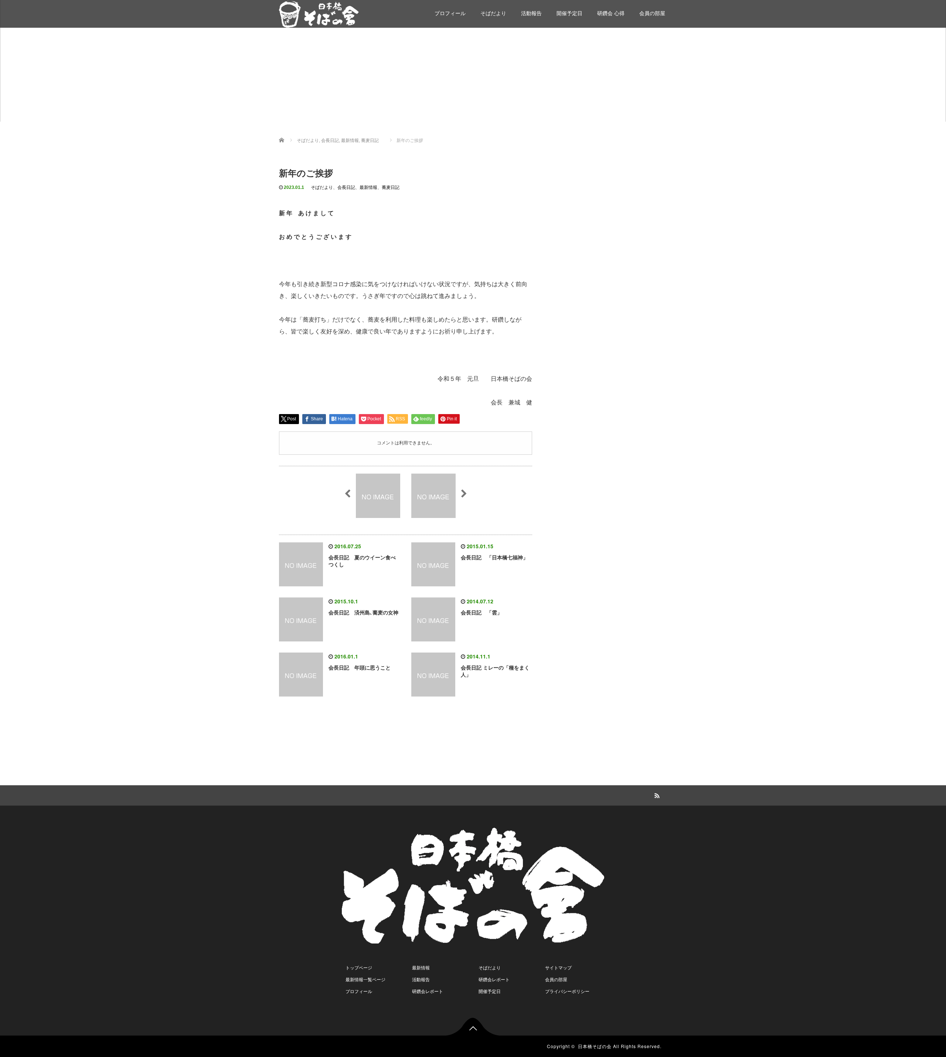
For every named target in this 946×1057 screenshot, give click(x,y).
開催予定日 (569, 13)
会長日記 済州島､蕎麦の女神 (363, 613)
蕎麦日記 (390, 187)
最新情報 (368, 187)
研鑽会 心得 (611, 13)
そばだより (493, 13)
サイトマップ (558, 967)
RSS (655, 794)
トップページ (359, 967)
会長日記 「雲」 (481, 613)
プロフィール (450, 13)
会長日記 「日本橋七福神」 (494, 557)
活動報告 (531, 13)
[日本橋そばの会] (319, 12)
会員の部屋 (652, 13)
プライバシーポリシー (567, 991)
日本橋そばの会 (595, 1046)
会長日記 (346, 187)
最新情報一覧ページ (365, 979)
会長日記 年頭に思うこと (360, 668)
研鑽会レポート (427, 991)
